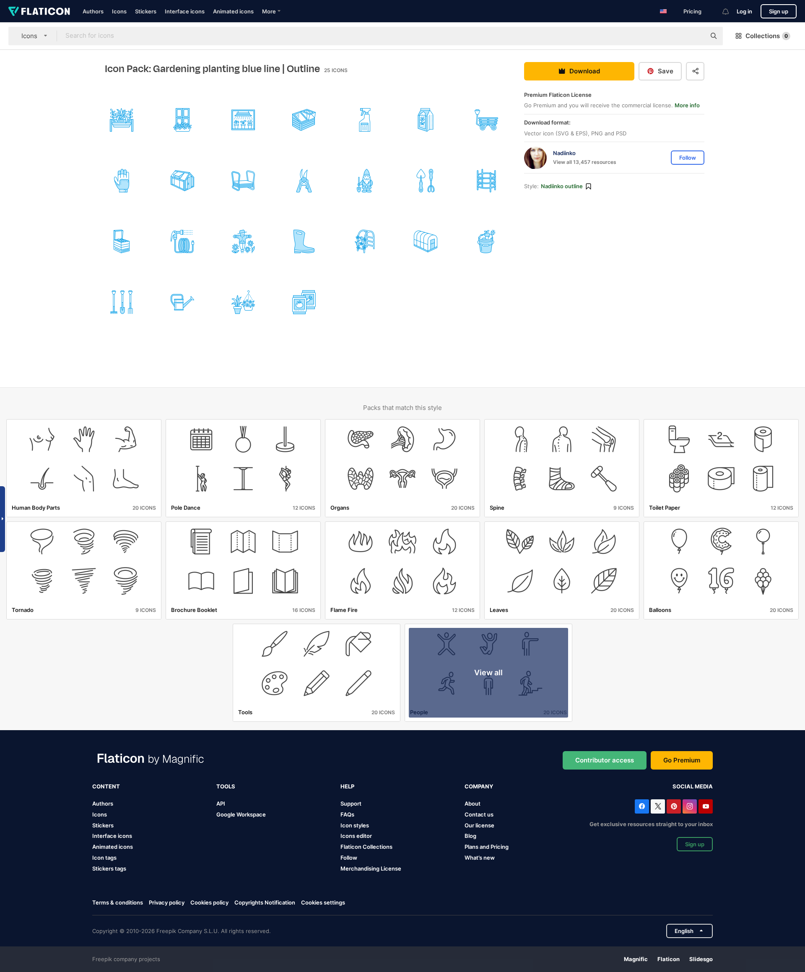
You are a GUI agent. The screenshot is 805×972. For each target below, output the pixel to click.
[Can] (182, 302)
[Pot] (243, 302)
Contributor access (604, 760)
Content (106, 786)
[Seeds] (425, 120)
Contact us (479, 814)
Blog (470, 835)
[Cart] (486, 120)
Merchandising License (370, 868)
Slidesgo (701, 959)
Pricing (692, 11)
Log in (744, 11)
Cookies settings (323, 902)
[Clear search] (695, 36)
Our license (479, 825)
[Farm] (243, 241)
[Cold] (304, 120)
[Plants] (122, 120)
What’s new (480, 857)
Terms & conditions (117, 902)
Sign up (778, 11)
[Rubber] (304, 241)
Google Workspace (241, 814)
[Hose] (182, 241)
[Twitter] (658, 806)
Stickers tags (109, 868)
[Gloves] (122, 181)
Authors (93, 11)
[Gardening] (365, 120)
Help (347, 786)
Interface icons (185, 11)
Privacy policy (166, 902)
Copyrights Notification (264, 902)
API (220, 803)
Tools (225, 786)
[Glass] (182, 181)
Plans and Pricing (487, 846)
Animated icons (233, 11)
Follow (348, 857)
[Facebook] (642, 806)
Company (479, 786)
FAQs (347, 814)
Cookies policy (209, 902)
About (472, 803)
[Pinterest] (674, 806)
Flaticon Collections (366, 846)
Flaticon (668, 959)
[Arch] (365, 241)
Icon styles (354, 825)
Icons (119, 11)
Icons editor (356, 835)
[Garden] (365, 181)
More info (687, 105)
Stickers (145, 11)
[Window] (182, 120)
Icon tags (104, 857)
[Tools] (304, 181)
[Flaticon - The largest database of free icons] (39, 11)
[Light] (243, 120)
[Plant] (486, 181)
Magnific (636, 959)
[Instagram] (690, 806)
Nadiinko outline (562, 186)
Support (350, 803)
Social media (693, 786)
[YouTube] (706, 806)
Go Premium (681, 760)
